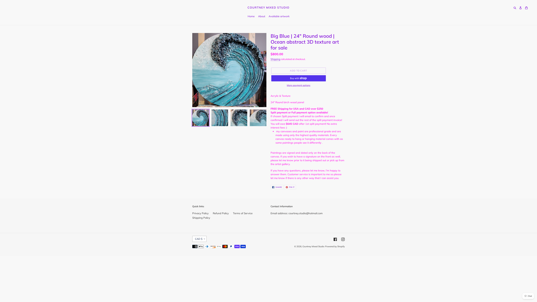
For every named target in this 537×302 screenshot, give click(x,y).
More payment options (298, 85)
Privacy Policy (200, 213)
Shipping (275, 59)
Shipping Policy (201, 217)
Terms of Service (243, 213)
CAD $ (198, 238)
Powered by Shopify (335, 246)
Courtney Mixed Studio (268, 7)
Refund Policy (221, 213)
